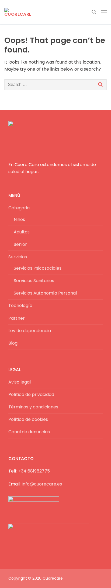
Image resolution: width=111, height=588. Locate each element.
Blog (13, 343)
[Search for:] (55, 84)
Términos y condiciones (33, 407)
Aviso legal (19, 382)
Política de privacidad (31, 394)
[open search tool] (94, 12)
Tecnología (20, 305)
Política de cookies (28, 419)
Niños (19, 219)
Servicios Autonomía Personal (45, 293)
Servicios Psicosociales (37, 268)
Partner (16, 318)
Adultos (22, 232)
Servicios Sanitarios (34, 281)
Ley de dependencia (29, 331)
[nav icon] (104, 12)
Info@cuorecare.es (42, 484)
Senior (20, 244)
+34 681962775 (34, 471)
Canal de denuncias (29, 432)
